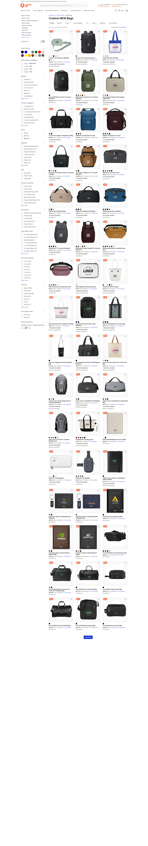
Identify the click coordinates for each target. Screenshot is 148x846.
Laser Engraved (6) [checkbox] (30, 227)
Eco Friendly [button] (113, 23)
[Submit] (41, 5)
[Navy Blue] (76, 551)
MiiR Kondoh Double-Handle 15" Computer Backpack (88, 249)
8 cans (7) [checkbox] (27, 267)
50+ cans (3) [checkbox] (27, 261)
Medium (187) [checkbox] (28, 176)
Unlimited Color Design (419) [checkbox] (32, 213)
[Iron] (80, 476)
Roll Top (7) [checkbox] (27, 304)
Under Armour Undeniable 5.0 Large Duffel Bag (115, 401)
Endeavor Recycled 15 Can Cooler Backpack (86, 324)
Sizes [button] (93, 23)
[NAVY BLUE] (76, 322)
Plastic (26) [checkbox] (27, 160)
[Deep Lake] (76, 95)
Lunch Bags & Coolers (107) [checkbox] (32, 112)
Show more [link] (24, 98)
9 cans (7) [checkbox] (27, 269)
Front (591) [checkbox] (27, 315)
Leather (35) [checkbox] (28, 157)
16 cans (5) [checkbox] (27, 278)
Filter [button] (52, 23)
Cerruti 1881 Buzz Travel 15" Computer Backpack (60, 97)
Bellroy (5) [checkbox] (27, 93)
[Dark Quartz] (105, 170)
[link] (25, 6)
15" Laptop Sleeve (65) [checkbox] (30, 234)
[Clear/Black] (105, 56)
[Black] (53, 56)
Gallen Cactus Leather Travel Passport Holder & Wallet (114, 478)
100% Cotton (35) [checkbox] (29, 154)
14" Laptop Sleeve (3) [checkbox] (30, 248)
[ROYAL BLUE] (103, 285)
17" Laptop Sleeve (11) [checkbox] (30, 243)
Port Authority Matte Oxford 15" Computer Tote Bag (61, 173)
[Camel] (49, 514)
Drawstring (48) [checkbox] (29, 293)
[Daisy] (49, 476)
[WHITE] (105, 285)
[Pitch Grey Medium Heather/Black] (76, 399)
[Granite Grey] (109, 170)
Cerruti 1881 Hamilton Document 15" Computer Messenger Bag (59, 590)
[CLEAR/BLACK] (76, 285)
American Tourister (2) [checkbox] (31, 85)
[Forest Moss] (78, 95)
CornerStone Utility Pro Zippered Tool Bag (61, 135)
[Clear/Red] (103, 56)
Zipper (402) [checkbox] (28, 189)
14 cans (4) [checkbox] (27, 275)
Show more (25, 37)
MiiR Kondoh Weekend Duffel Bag (85, 211)
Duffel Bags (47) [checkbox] (28, 117)
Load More (88, 637)
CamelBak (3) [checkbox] (28, 96)
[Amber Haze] (80, 95)
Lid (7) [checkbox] (26, 302)
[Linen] (84, 95)
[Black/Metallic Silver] (53, 399)
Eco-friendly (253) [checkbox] (29, 194)
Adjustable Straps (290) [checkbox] (31, 192)
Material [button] (102, 23)
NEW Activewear (27, 25)
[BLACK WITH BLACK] (105, 322)
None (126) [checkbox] (27, 291)
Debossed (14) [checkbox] (28, 224)
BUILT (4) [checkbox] (26, 90)
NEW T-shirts (26, 18)
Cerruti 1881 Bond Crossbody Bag (85, 625)
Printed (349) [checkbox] (28, 216)
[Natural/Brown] (103, 360)
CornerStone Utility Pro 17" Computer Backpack (87, 173)
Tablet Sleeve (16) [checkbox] (29, 240)
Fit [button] (87, 23)
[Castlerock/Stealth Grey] (53, 437)
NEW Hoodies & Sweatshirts (30, 20)
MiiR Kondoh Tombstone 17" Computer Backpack (87, 97)
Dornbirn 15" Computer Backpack (85, 58)
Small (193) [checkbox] (27, 173)
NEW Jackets (26, 23)
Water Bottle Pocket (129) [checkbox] (32, 200)
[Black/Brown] (107, 360)
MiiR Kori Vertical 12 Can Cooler (112, 135)
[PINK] (111, 285)
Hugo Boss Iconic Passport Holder (112, 516)
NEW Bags (25, 28)
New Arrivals (61, 15)
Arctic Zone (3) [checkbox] (28, 88)
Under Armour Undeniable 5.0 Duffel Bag (88, 401)
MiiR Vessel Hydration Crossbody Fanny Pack (114, 249)
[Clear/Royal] (107, 56)
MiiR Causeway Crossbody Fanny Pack (60, 287)
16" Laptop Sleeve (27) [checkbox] (30, 237)
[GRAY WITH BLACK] (103, 322)
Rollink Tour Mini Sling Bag (56, 478)
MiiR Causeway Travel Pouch (111, 172)
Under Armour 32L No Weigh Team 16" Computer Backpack (60, 401)
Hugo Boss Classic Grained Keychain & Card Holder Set (87, 517)
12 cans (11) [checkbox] (27, 272)
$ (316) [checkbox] (26, 133)
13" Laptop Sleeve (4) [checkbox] (30, 245)
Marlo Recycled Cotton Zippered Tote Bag (61, 324)
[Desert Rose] (103, 437)
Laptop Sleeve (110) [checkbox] (30, 203)
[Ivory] (51, 56)
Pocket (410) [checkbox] (28, 186)
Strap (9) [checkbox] (27, 299)
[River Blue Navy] (49, 170)
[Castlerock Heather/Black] (51, 437)
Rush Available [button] (77, 23)
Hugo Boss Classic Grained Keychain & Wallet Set (60, 517)
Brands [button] (59, 23)
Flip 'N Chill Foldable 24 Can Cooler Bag (114, 324)
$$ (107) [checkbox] (26, 136)
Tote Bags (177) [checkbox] (28, 106)
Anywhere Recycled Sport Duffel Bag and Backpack (88, 363)
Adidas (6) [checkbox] (27, 79)
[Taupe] (49, 587)
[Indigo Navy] (103, 170)
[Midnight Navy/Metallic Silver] (49, 399)
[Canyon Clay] (105, 95)
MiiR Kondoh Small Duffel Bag (57, 211)
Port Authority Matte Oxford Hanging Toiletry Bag (113, 97)
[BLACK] (109, 285)
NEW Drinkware (26, 32)
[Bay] (55, 56)
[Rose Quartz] (57, 56)
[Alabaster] (80, 246)
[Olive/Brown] (105, 360)
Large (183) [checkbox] (27, 178)
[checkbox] (34, 64)
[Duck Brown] (49, 133)
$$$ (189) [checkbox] (26, 138)
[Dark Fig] (105, 133)
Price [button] (67, 23)
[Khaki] (105, 551)
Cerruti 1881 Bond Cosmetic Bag (112, 625)
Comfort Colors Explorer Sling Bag (59, 58)
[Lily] (51, 476)
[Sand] (107, 437)
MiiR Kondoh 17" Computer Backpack (59, 248)
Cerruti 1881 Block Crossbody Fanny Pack (115, 553)
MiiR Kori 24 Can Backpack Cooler (85, 135)
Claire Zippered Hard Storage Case (86, 287)
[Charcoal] (76, 56)
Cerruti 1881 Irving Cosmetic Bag (112, 589)
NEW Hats (25, 30)
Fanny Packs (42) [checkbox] (29, 123)
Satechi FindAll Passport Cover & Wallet (114, 439)
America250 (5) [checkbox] (28, 82)
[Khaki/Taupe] (57, 437)
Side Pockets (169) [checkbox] (29, 197)
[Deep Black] (107, 95)
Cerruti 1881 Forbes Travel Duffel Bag (59, 625)
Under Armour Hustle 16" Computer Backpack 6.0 (59, 440)
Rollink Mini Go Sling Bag (83, 478)
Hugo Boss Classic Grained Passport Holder (86, 553)
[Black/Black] (55, 437)
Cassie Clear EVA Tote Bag (110, 58)
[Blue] (76, 437)
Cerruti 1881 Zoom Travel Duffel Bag (86, 589)
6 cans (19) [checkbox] (27, 264)
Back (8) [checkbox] (26, 317)
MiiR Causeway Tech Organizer (112, 211)
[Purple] (82, 437)
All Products (52, 15)
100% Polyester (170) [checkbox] (30, 149)
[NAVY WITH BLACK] (107, 322)
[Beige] (109, 551)
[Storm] (76, 476)
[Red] (78, 437)
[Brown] (49, 551)
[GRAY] (107, 285)
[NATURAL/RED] (49, 322)
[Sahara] (103, 95)
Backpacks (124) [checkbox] (29, 109)
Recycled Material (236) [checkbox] (31, 146)
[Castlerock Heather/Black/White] (51, 399)
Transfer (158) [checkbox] (28, 218)
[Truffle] (80, 133)
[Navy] (76, 514)
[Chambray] (49, 56)
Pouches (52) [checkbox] (28, 114)
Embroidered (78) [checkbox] (29, 221)
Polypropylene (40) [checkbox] (30, 152)
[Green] (80, 437)
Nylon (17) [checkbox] (27, 163)
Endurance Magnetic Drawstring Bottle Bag (60, 363)
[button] (121, 6)
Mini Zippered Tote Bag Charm (84, 439)
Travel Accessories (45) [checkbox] (31, 120)
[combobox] (64, 5)
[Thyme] (78, 476)
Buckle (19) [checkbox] (27, 296)
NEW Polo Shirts (26, 35)
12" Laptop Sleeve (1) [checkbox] (30, 251)
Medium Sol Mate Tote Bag (110, 287)
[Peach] (55, 476)
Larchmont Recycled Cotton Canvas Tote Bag (115, 363)
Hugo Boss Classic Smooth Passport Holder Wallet (59, 553)
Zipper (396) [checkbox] (28, 288)
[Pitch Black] (82, 95)
